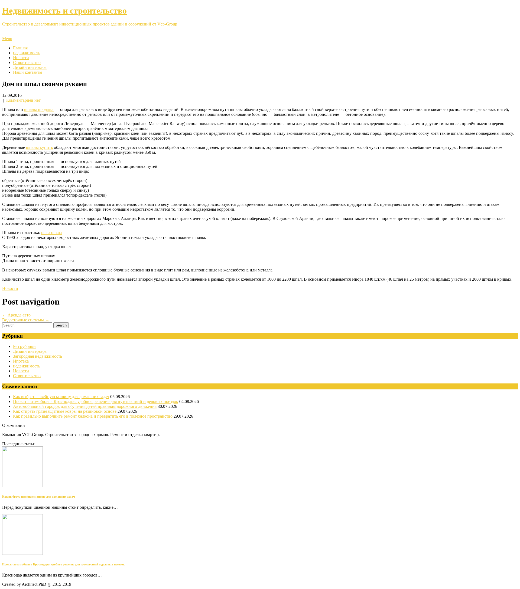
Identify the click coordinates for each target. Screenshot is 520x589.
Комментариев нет (23, 100)
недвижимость (26, 52)
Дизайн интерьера (30, 67)
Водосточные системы (25, 320)
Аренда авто (16, 315)
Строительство (27, 62)
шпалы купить (39, 147)
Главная (20, 48)
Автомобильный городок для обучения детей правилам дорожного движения (85, 406)
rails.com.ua (51, 232)
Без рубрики (24, 346)
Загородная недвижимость (37, 356)
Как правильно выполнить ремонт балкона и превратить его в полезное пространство (93, 416)
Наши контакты (27, 72)
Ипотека (21, 361)
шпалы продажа (39, 109)
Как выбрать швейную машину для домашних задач (61, 396)
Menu (7, 38)
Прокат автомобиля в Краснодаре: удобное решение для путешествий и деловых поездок (95, 401)
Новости (21, 57)
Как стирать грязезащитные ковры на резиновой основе (64, 411)
